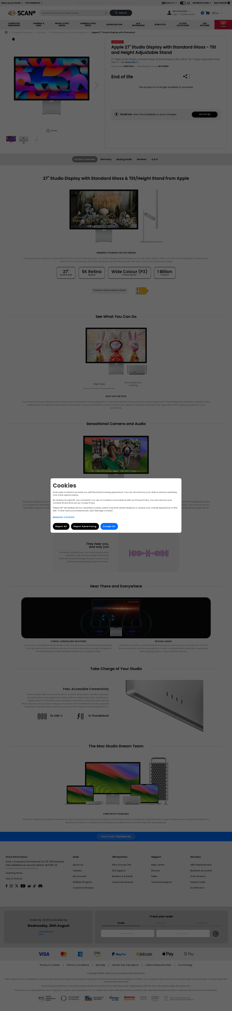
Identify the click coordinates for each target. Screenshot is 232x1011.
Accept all (109, 526)
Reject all (61, 526)
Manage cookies (63, 517)
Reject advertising (85, 526)
